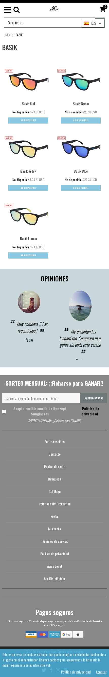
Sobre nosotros (54, 441)
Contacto (54, 454)
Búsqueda (54, 479)
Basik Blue (81, 171)
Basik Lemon (28, 238)
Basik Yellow (28, 171)
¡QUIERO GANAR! (93, 398)
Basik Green (81, 103)
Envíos (54, 516)
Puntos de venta (54, 466)
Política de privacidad (90, 411)
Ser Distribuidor (54, 578)
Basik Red (28, 103)
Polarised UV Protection (54, 503)
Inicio (9, 34)
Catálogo (55, 491)
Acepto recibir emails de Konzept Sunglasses (56, 411)
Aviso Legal (54, 566)
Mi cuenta (54, 528)
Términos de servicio (54, 541)
